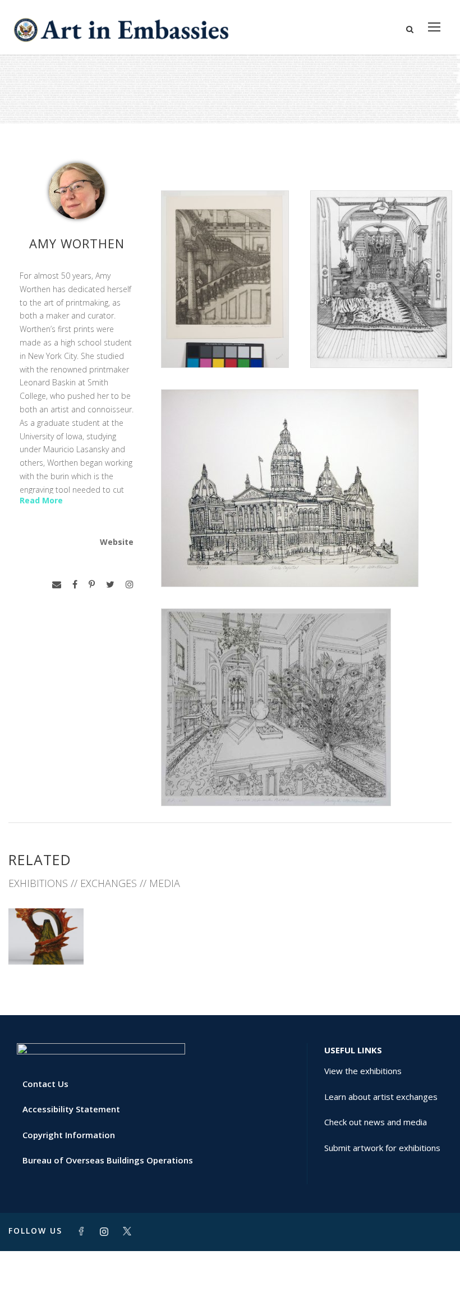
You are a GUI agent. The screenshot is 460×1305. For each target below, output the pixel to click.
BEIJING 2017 (46, 939)
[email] (56, 584)
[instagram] (130, 584)
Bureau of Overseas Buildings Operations (107, 1160)
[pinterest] (92, 584)
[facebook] (74, 584)
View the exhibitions (363, 1070)
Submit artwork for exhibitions (382, 1147)
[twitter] (110, 584)
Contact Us (45, 1083)
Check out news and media (375, 1121)
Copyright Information (68, 1134)
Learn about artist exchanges (381, 1096)
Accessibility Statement (71, 1109)
